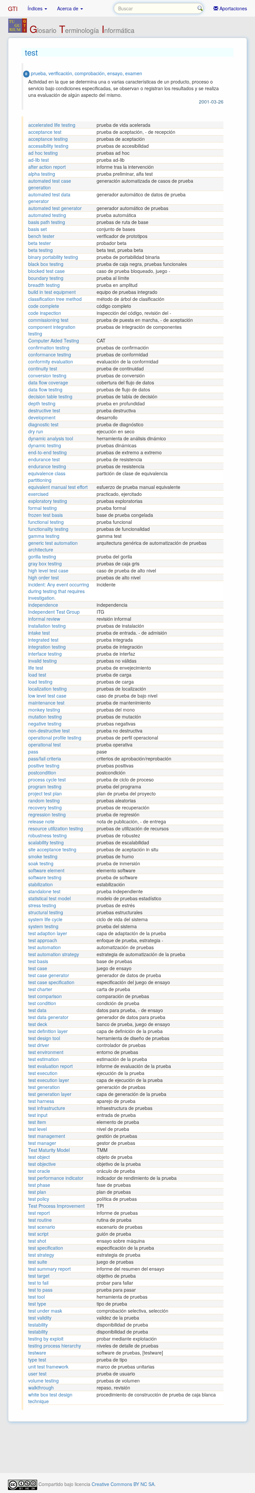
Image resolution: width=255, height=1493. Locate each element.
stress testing (42, 905)
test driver (38, 1045)
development (41, 417)
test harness (41, 1101)
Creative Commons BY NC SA (123, 1484)
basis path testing (46, 222)
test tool (36, 1296)
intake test (39, 632)
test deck (37, 1024)
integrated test (43, 639)
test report (39, 1212)
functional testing (46, 522)
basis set (37, 229)
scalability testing (46, 842)
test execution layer (48, 1080)
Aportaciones (232, 8)
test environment (45, 1052)
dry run (35, 431)
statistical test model (49, 898)
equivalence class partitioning (46, 476)
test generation (44, 1087)
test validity (39, 1317)
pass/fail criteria (44, 758)
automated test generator (55, 208)
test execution (42, 1073)
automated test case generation (49, 184)
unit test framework (48, 1366)
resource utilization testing (55, 828)
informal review (44, 618)
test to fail (38, 1282)
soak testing (40, 863)
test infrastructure (46, 1108)
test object (39, 1157)
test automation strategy (53, 954)
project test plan (45, 793)
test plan (37, 1191)
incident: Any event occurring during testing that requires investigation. (58, 591)
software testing (44, 877)
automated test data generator (49, 197)
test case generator (48, 975)
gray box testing (45, 563)
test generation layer (49, 1094)
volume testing (43, 1380)
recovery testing (45, 807)
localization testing (47, 688)
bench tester (41, 236)
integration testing (47, 646)
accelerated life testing (51, 124)
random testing (44, 800)
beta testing (40, 250)
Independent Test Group (54, 611)
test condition (42, 1003)
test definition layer (48, 1031)
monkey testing (44, 709)
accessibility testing (48, 145)
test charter (40, 989)
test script (38, 1233)
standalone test (44, 891)
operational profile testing (54, 737)
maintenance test (46, 702)
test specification (45, 1247)
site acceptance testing (52, 849)
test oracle (39, 1171)
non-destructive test (49, 730)
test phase (39, 1184)
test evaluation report (50, 1066)
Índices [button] (36, 8)
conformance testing (49, 354)
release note (41, 821)
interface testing (45, 653)
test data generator (48, 1017)
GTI (13, 8)
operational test (44, 744)
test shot (37, 1240)
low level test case (47, 695)
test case (37, 968)
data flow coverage (48, 382)
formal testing (42, 508)
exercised (38, 494)
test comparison (45, 996)
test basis (38, 961)
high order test (43, 577)
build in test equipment (52, 292)
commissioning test (48, 320)
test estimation (43, 1059)
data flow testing (45, 389)
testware (37, 1352)
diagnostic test (43, 424)
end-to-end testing (47, 452)
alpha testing (41, 173)
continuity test (42, 368)
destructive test (44, 410)
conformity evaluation (50, 361)
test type (37, 1303)
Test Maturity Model (49, 1150)
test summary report (49, 1268)
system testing (43, 926)
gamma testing (43, 536)
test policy (38, 1198)
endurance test (44, 459)
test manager (42, 1143)
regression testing (47, 814)
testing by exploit (45, 1338)
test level (37, 1129)
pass (33, 751)
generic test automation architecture (53, 546)
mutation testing (45, 716)
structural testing (45, 912)
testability (38, 1324)
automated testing (47, 215)
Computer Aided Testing (53, 340)
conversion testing (47, 375)
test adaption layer (47, 933)
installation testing (47, 625)
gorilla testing (42, 556)
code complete (43, 306)
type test (37, 1359)
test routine (40, 1219)
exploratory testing (47, 501)
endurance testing (47, 466)
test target (38, 1275)
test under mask (45, 1310)
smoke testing (42, 856)
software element (46, 870)
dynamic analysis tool (50, 438)
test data (37, 1010)
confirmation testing (48, 347)
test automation (44, 947)
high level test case (48, 570)
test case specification (51, 982)
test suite (37, 1261)
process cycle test (47, 779)
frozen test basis (45, 515)
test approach (42, 940)
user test (37, 1373)
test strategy (41, 1254)
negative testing (44, 723)
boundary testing (45, 278)
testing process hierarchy (54, 1345)
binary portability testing (53, 257)
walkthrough (41, 1387)
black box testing (45, 264)
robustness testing (47, 835)
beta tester (39, 243)
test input (37, 1115)
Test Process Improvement (56, 1205)
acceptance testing (48, 138)
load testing (40, 681)
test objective (42, 1164)
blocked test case (46, 271)
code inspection (44, 313)
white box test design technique (50, 1397)
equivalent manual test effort (58, 487)
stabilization (40, 884)
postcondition (42, 772)
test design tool (44, 1038)
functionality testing (48, 529)
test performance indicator (55, 1177)
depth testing (41, 403)
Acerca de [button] (68, 8)
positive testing (43, 765)
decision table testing (50, 396)
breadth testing (44, 285)
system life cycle (45, 919)
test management (46, 1136)
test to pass (40, 1289)
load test (37, 674)
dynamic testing (44, 445)
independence (43, 604)
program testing (44, 786)
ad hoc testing (43, 152)
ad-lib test (38, 159)
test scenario (41, 1226)
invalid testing (42, 660)
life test (35, 667)
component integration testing (51, 330)
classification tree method (55, 299)
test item (37, 1122)
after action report (47, 166)
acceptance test (44, 131)
